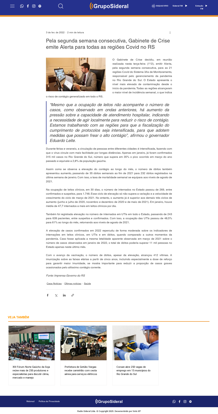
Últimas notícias (72, 283)
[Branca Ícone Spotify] (40, 6)
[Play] (186, 5)
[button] (12, 6)
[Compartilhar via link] (72, 295)
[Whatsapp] (22, 6)
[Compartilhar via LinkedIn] (64, 295)
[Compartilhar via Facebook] (47, 295)
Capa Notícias (54, 283)
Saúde (87, 283)
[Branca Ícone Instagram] (34, 6)
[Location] (61, 6)
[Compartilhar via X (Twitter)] (56, 295)
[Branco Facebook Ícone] (28, 6)
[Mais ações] (170, 32)
